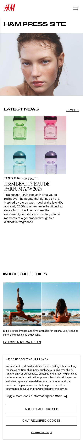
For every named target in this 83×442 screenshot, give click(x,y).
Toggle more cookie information (27, 396)
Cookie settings (41, 432)
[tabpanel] (35, 188)
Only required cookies (41, 420)
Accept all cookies (41, 409)
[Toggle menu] (75, 7)
